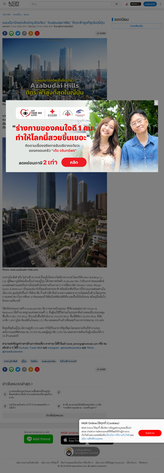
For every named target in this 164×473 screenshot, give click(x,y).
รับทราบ (150, 433)
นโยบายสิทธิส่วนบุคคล (92, 438)
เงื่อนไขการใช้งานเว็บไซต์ (117, 434)
